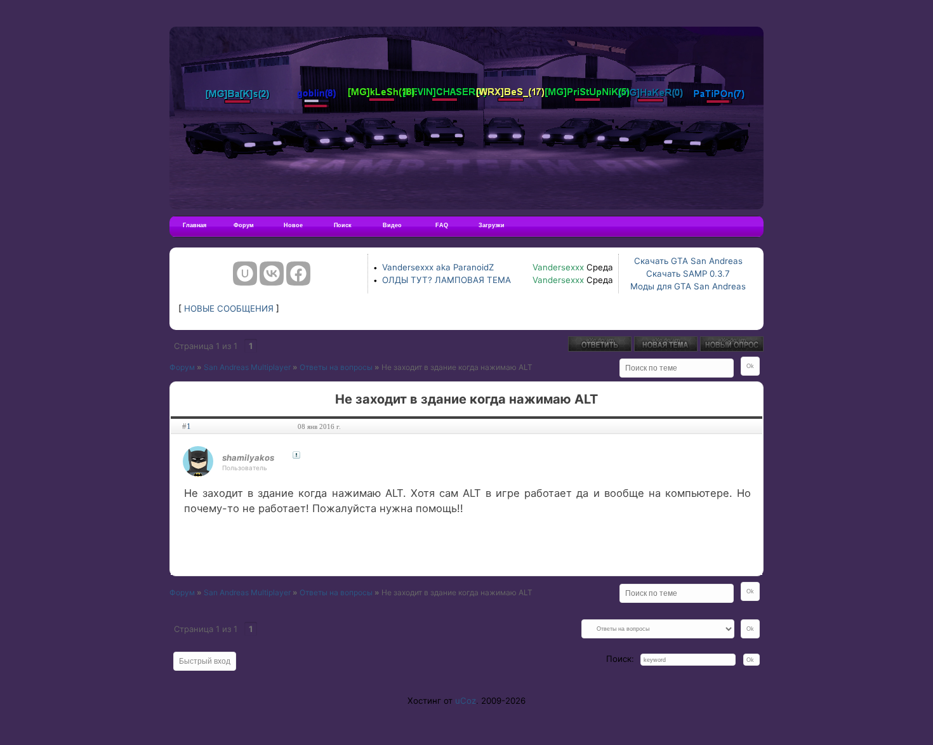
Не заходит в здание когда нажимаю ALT (457, 367)
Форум (244, 225)
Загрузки (492, 225)
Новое (293, 225)
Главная (194, 225)
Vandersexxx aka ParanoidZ (438, 267)
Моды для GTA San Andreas (688, 286)
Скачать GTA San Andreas (688, 261)
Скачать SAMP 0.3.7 (688, 273)
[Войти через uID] (245, 273)
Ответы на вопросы (336, 367)
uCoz (465, 701)
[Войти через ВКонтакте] (272, 273)
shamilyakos (248, 457)
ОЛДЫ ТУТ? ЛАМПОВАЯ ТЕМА (446, 280)
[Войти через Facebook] (298, 273)
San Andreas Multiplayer (247, 367)
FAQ (441, 225)
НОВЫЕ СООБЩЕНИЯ (229, 308)
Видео (392, 225)
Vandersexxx (558, 267)
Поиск (343, 225)
